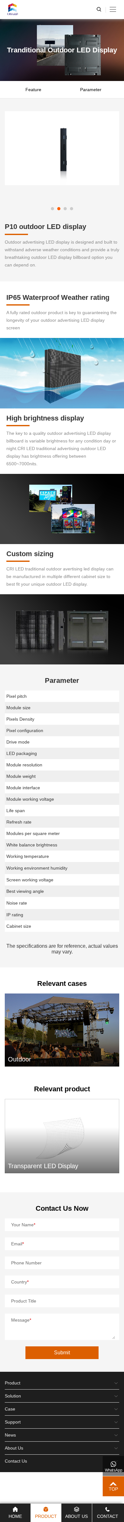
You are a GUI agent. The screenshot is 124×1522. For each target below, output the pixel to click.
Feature (33, 89)
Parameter (90, 89)
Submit (62, 1352)
